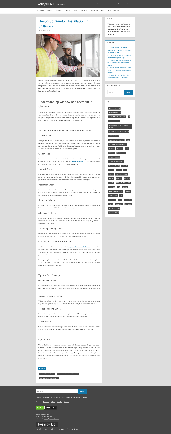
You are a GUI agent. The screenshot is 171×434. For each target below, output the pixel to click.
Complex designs (78, 161)
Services (125, 187)
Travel (103, 11)
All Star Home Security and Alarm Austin (119, 126)
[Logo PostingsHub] (47, 426)
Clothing (111, 153)
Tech (120, 200)
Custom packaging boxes (116, 161)
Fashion (67, 11)
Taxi (121, 195)
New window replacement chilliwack (67, 374)
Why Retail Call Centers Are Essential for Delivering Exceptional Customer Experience (119, 62)
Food (125, 170)
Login (105, 4)
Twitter (53, 402)
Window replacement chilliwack (49, 378)
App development (114, 136)
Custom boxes (121, 153)
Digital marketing (114, 165)
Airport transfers (114, 121)
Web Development (114, 212)
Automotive (40, 11)
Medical (111, 183)
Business (49, 11)
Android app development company (119, 131)
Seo (119, 187)
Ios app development (121, 174)
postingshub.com (48, 397)
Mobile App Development (123, 183)
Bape (128, 140)
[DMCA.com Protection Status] (47, 409)
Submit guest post (113, 11)
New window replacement (47, 374)
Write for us (121, 4)
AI (129, 116)
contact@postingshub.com (51, 419)
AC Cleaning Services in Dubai (117, 116)
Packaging (112, 187)
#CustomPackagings (115, 112)
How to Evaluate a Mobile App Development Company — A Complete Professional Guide (119, 50)
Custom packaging (114, 157)
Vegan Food (119, 204)
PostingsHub (44, 4)
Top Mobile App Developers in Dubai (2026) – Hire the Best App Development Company (119, 70)
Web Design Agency (114, 208)
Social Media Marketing (115, 191)
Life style (127, 178)
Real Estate (84, 11)
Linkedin (59, 402)
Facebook (46, 402)
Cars (127, 148)
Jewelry (111, 178)
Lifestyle (118, 178)
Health (111, 174)
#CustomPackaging (114, 108)
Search (127, 92)
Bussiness (120, 148)
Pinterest (66, 402)
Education (59, 11)
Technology (94, 11)
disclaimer (44, 414)
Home (98, 4)
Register (112, 4)
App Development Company (116, 140)
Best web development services (118, 144)
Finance (75, 11)
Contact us (130, 4)
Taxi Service (112, 200)
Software (128, 191)
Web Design (128, 204)
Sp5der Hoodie (113, 195)
